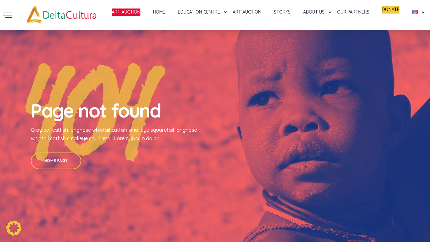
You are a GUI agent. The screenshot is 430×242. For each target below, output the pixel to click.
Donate (390, 9)
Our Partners (353, 12)
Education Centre (199, 12)
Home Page (56, 160)
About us (314, 12)
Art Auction (126, 12)
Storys (282, 12)
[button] (14, 228)
